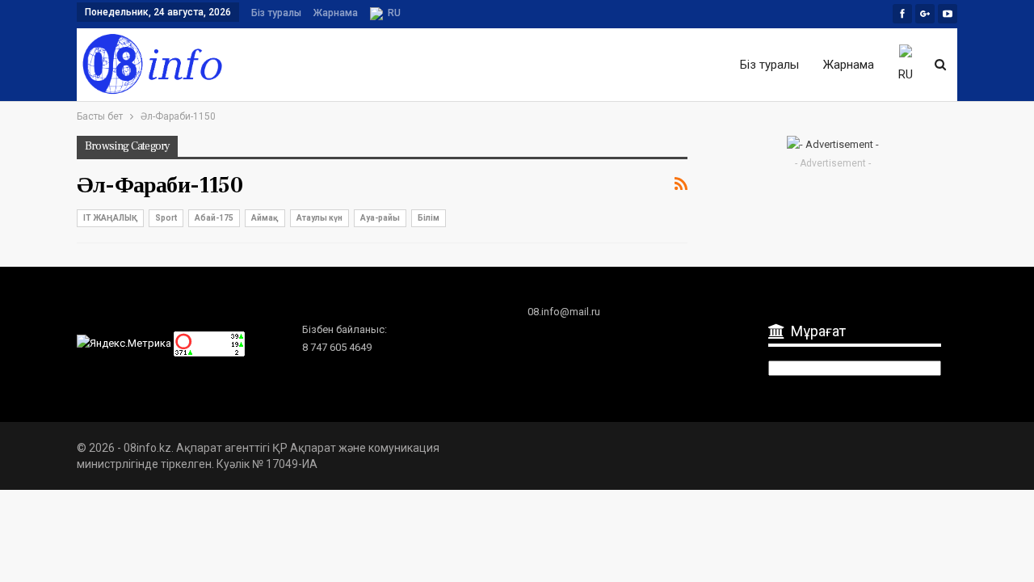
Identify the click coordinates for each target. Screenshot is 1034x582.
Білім (428, 217)
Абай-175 (214, 217)
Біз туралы (276, 13)
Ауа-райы (380, 217)
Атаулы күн (319, 217)
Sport (166, 217)
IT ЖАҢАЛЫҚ (110, 217)
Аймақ (265, 217)
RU (394, 13)
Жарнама (335, 13)
